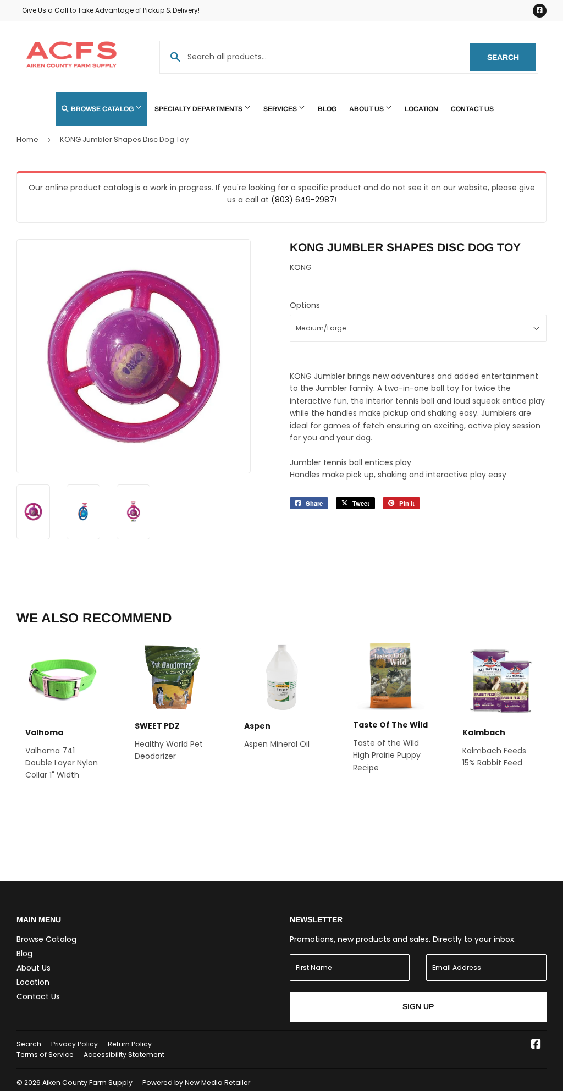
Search (511, 57)
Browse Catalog (102, 109)
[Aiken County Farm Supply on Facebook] (536, 1045)
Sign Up (418, 1006)
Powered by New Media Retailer (196, 1082)
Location (421, 109)
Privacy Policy (74, 1044)
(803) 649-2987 (302, 199)
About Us (367, 109)
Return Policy (130, 1044)
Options (305, 305)
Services (281, 109)
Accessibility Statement (124, 1054)
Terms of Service (45, 1054)
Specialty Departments (199, 109)
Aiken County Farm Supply (87, 1082)
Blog (327, 109)
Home (27, 139)
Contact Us (472, 109)
